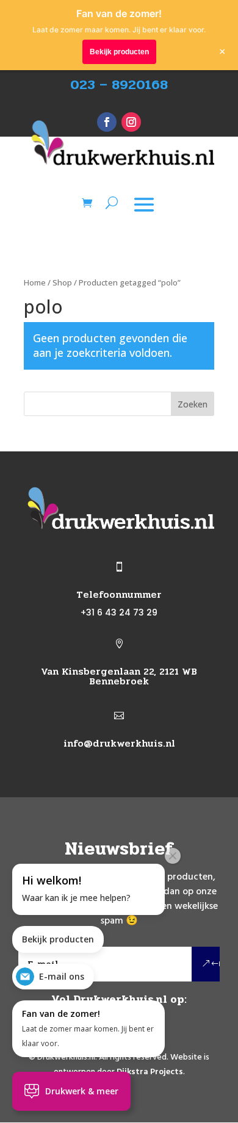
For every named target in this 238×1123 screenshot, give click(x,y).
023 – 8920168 (119, 84)
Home (35, 282)
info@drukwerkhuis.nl (119, 743)
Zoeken (192, 404)
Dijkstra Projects (150, 1072)
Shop (62, 282)
